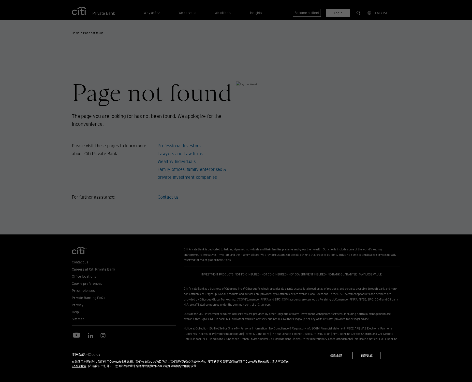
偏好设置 (367, 355)
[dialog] (236, 361)
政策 (79, 366)
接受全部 (336, 355)
